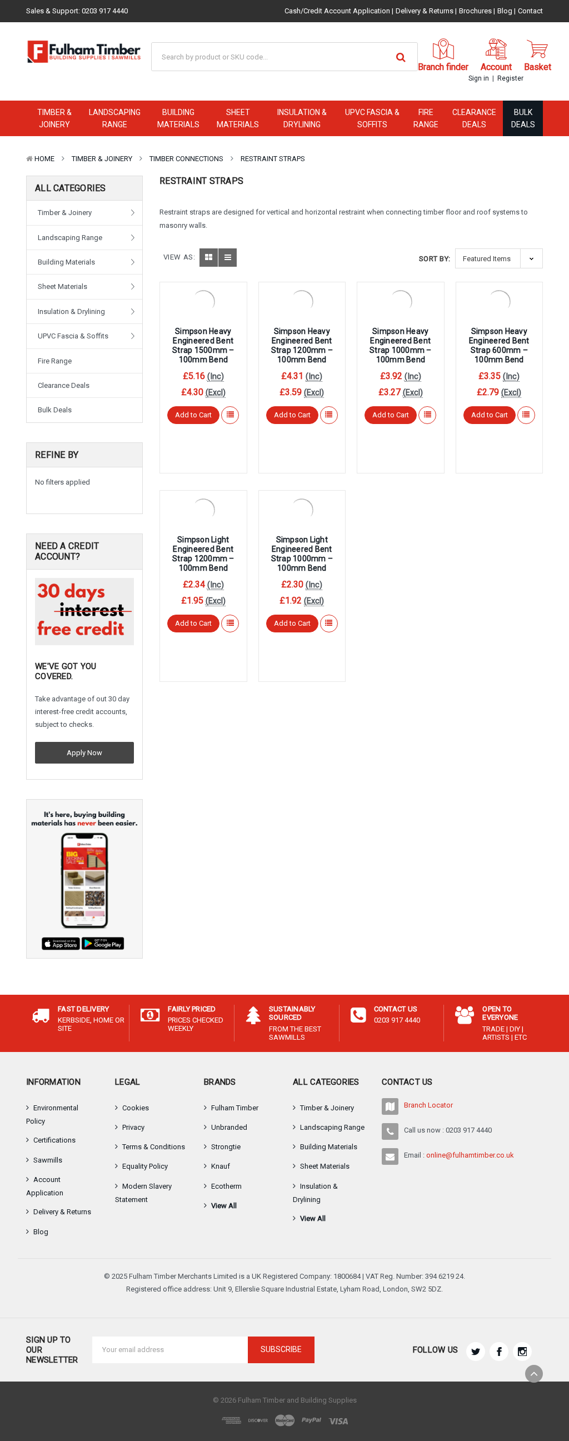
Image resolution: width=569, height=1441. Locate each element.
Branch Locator (428, 1105)
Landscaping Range (115, 118)
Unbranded (229, 1127)
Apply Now (84, 753)
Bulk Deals (523, 118)
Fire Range (425, 118)
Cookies (135, 1108)
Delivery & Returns (424, 11)
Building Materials (178, 118)
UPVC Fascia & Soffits (372, 118)
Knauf (220, 1166)
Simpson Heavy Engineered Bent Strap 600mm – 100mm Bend (499, 345)
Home (44, 158)
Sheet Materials (238, 118)
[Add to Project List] (230, 415)
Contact (530, 11)
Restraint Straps (273, 158)
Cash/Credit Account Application (337, 11)
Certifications (54, 1140)
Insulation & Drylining (302, 118)
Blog (504, 11)
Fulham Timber (234, 1108)
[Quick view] (203, 300)
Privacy (133, 1127)
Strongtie (226, 1147)
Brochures (475, 11)
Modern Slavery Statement (143, 1193)
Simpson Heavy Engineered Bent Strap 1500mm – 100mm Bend (203, 345)
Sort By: (435, 259)
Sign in (478, 78)
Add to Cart (193, 415)
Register (510, 78)
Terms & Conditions (153, 1147)
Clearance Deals (474, 118)
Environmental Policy (52, 1114)
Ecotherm (226, 1186)
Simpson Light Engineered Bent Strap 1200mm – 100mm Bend (203, 553)
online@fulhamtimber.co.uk (470, 1155)
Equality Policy (145, 1166)
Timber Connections (186, 158)
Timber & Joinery (54, 118)
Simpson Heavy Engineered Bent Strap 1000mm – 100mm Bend (401, 345)
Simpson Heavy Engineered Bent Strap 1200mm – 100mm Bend (302, 345)
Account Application (44, 1186)
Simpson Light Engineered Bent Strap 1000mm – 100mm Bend (302, 553)
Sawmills (47, 1160)
